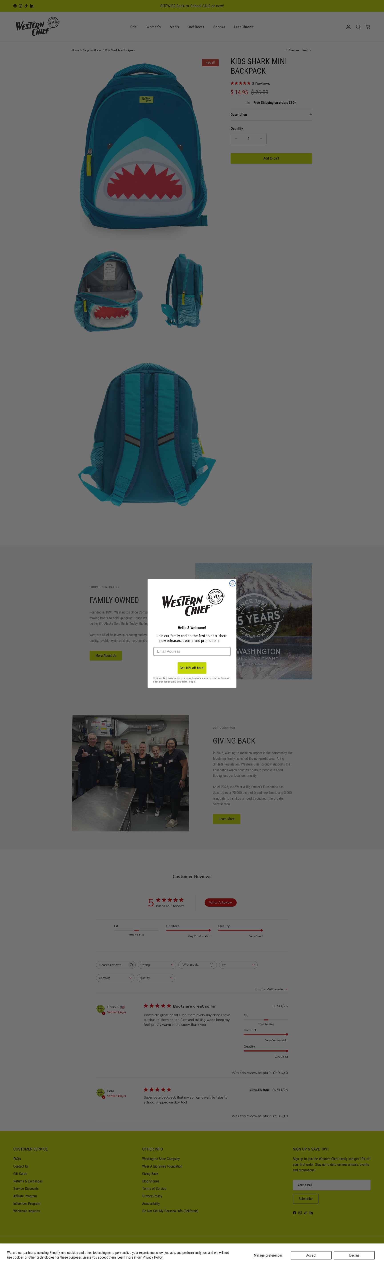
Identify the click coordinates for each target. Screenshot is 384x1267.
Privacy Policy (153, 1257)
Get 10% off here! (192, 668)
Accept (311, 1255)
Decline (354, 1255)
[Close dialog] (232, 583)
